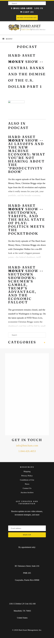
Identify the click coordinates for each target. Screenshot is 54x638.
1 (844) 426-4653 (22, 8)
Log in (38, 8)
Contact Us (27, 488)
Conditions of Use (27, 480)
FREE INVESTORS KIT (28, 17)
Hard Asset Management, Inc (30, 630)
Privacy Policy (27, 476)
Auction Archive (27, 492)
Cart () (28, 12)
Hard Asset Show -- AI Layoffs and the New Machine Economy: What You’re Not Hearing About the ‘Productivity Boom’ (26, 154)
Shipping (27, 471)
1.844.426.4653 (27, 451)
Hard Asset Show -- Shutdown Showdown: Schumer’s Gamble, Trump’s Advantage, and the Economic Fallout (25, 285)
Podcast (27, 47)
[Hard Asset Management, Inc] (27, 28)
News (27, 484)
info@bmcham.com (27, 445)
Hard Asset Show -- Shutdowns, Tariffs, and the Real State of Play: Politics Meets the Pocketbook (26, 219)
